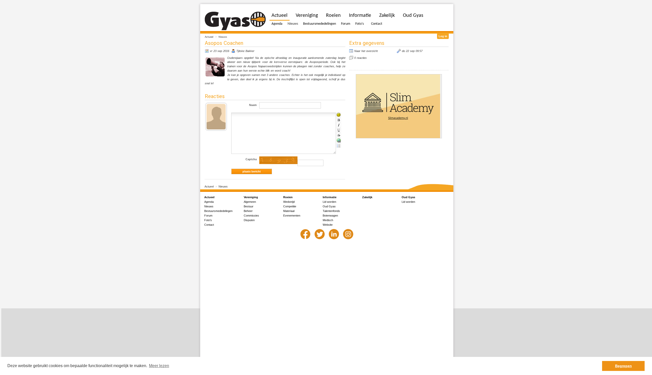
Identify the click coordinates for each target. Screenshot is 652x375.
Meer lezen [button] (159, 366)
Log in (443, 36)
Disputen (249, 220)
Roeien (333, 15)
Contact (376, 24)
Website (328, 224)
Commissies (251, 215)
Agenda (276, 24)
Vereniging (307, 15)
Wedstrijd (289, 201)
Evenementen (291, 215)
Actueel (209, 37)
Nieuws (223, 37)
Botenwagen (330, 215)
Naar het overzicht (366, 50)
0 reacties (360, 57)
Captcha (251, 159)
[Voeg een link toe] (338, 140)
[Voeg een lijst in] (338, 145)
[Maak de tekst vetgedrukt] (338, 120)
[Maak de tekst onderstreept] (338, 130)
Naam (253, 104)
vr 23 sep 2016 (219, 50)
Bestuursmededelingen (319, 24)
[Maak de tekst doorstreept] (338, 135)
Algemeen (250, 201)
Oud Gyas (413, 15)
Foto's (359, 24)
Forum (345, 24)
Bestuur (248, 206)
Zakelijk (387, 15)
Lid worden (329, 201)
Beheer (248, 210)
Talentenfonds (331, 210)
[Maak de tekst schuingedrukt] (338, 125)
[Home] (235, 21)
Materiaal (288, 210)
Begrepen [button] (623, 366)
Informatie (360, 15)
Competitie (289, 206)
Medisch (328, 220)
